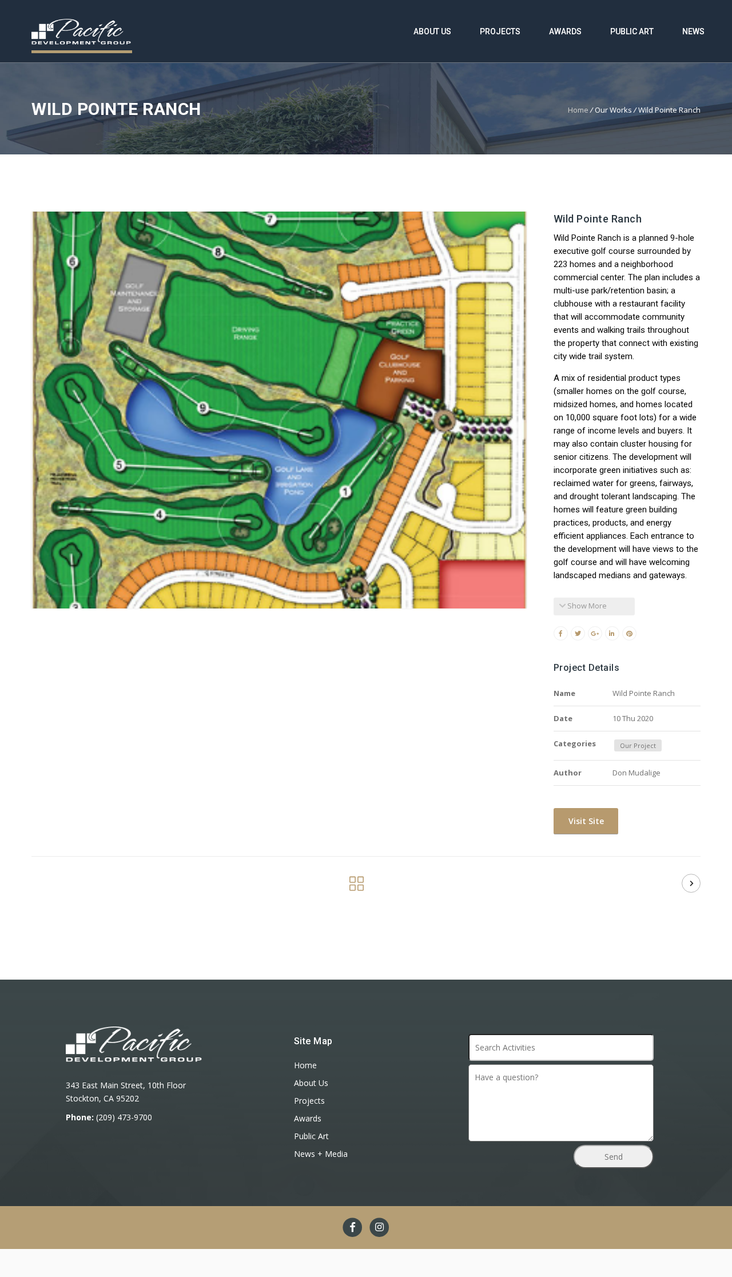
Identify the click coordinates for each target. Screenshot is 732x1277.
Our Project (638, 745)
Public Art (632, 31)
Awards (565, 31)
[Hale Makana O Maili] (691, 883)
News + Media (321, 1153)
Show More (586, 605)
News (693, 31)
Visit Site (585, 820)
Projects (500, 31)
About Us (432, 31)
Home (578, 110)
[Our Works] (356, 886)
